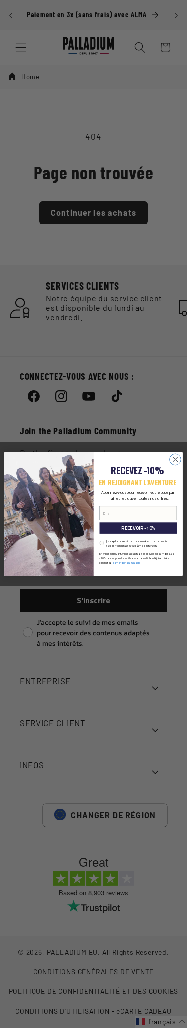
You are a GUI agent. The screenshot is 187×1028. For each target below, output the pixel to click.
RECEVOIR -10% (138, 528)
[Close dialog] (175, 459)
